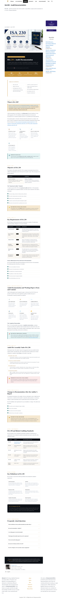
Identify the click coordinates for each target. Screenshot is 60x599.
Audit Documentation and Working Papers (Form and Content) (18, 90)
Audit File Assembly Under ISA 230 (32, 84)
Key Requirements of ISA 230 (17, 88)
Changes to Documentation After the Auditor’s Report (32, 87)
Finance (31, 1)
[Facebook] (5, 571)
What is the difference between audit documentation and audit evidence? (19, 524)
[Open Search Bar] (51, 1)
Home (12, 1)
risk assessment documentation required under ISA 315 (26, 121)
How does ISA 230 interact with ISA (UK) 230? (15, 543)
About (30, 578)
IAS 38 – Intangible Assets (51, 68)
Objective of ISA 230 (16, 86)
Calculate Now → (51, 30)
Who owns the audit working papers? (14, 539)
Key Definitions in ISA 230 (31, 91)
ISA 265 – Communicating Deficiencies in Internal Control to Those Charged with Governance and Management (51, 53)
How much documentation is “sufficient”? (15, 528)
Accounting (18, 1)
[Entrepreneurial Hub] (8, 1)
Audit (25, 1)
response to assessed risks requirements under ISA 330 (17, 123)
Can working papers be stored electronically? (15, 532)
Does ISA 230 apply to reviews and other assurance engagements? (18, 547)
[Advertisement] (24, 19)
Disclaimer (30, 586)
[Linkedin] (8, 571)
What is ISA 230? (15, 84)
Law (36, 1)
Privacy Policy (30, 588)
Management (42, 1)
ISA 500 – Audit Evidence (51, 71)
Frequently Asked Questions (31, 92)
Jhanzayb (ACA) (9, 560)
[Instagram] (9, 571)
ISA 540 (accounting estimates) (33, 337)
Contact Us (30, 584)
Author (30, 580)
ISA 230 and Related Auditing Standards (32, 89)
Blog (30, 582)
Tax (48, 1)
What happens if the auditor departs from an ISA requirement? (18, 536)
